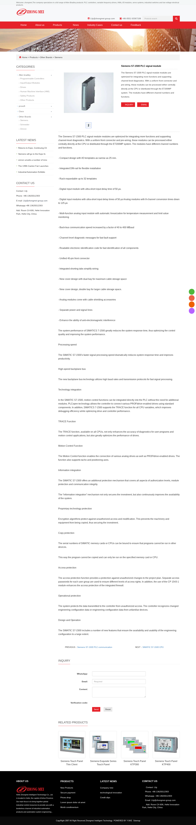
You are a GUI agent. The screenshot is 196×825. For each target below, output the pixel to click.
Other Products (27, 100)
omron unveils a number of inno (32, 160)
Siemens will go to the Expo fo (31, 154)
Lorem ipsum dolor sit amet (72, 802)
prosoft (22, 106)
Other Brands (46, 57)
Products (58, 25)
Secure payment (67, 792)
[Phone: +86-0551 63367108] (192, 298)
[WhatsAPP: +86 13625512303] (192, 292)
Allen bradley (25, 75)
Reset (108, 709)
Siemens (58, 57)
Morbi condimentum (69, 807)
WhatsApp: (82, 674)
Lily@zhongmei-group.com (102, 18)
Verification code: (79, 703)
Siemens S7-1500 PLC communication (94, 647)
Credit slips (105, 797)
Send (96, 709)
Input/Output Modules (30, 83)
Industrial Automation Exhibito (31, 172)
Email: (85, 681)
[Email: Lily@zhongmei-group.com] (192, 304)
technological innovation (111, 792)
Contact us (116, 25)
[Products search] (176, 18)
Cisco (21, 111)
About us (39, 25)
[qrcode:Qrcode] (192, 311)
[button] (63, 25)
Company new (106, 788)
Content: (83, 689)
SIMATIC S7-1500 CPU (153, 647)
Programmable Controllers (32, 78)
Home (24, 25)
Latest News (108, 781)
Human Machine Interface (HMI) (35, 91)
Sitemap (136, 821)
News (76, 25)
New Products (66, 788)
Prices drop (65, 797)
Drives (23, 87)
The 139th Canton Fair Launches (33, 166)
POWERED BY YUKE (123, 821)
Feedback (136, 25)
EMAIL (143, 104)
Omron (23, 129)
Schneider (24, 124)
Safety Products (27, 96)
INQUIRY (128, 104)
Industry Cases (95, 25)
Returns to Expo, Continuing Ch (32, 148)
